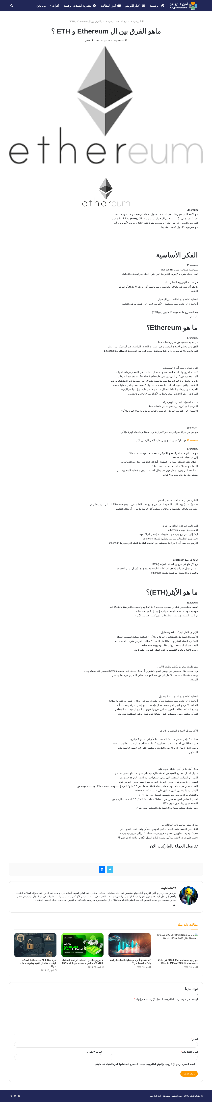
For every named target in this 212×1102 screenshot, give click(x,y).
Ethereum (192, 440)
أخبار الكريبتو (133, 5)
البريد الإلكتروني (189, 1051)
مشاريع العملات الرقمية (78, 5)
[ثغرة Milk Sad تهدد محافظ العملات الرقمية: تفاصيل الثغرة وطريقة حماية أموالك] (35, 945)
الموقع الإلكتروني (94, 1051)
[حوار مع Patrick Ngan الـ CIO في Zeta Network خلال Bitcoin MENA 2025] (177, 945)
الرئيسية (155, 5)
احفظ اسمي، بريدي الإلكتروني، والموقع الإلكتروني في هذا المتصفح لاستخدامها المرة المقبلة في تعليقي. (144, 1064)
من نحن (41, 5)
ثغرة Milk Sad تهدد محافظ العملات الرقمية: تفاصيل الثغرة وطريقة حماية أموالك (38, 963)
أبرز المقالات (109, 5)
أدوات (55, 5)
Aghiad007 (119, 40)
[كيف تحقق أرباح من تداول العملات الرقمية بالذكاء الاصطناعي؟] (129, 945)
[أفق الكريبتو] (183, 5)
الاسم (194, 1039)
